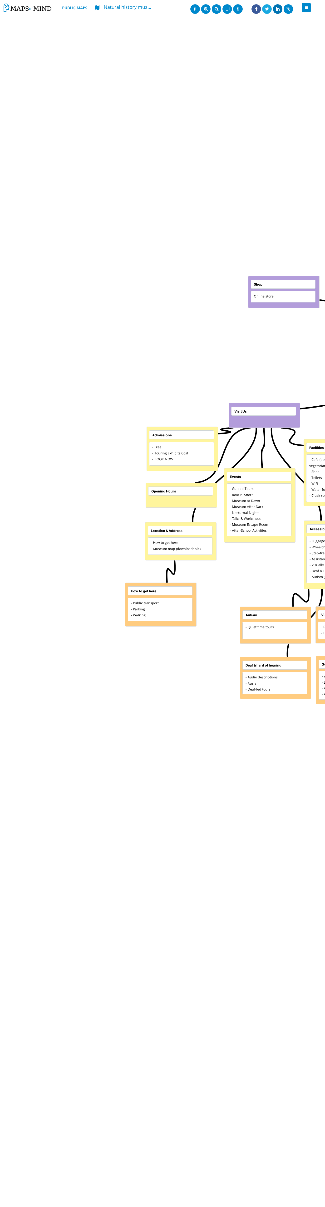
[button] (306, 7)
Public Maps (74, 7)
